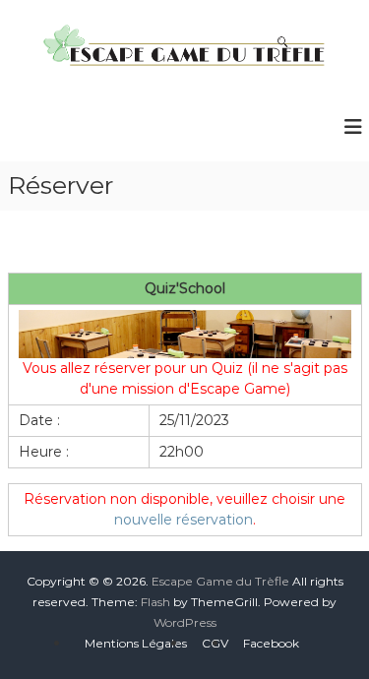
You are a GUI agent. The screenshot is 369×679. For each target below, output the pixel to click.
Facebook (271, 643)
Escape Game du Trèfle (220, 581)
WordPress (185, 622)
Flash (155, 601)
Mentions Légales (136, 643)
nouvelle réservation (183, 519)
